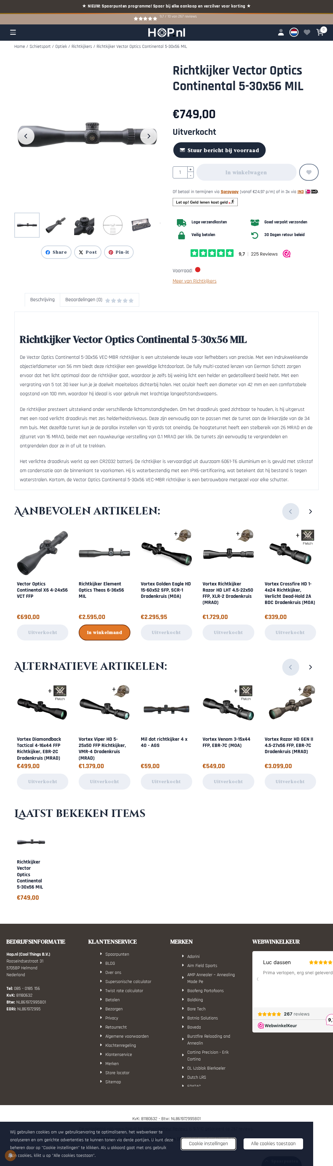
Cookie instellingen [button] (208, 1143)
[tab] (42, 300)
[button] (13, 32)
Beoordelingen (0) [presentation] (83, 299)
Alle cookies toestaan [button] (273, 1143)
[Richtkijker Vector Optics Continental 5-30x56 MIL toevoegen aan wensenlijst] (309, 172)
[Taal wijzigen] (294, 32)
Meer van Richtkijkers (195, 281)
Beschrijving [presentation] (42, 299)
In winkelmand (104, 632)
